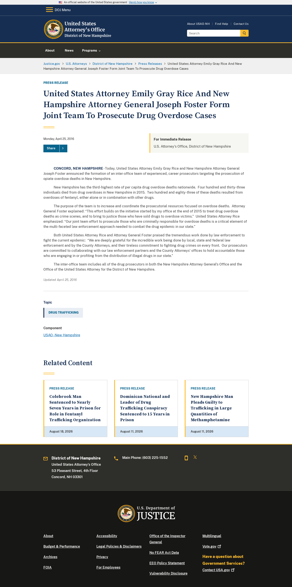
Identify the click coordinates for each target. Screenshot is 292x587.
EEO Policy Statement (167, 563)
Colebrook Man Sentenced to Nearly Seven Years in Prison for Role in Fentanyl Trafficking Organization (75, 408)
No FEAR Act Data (164, 553)
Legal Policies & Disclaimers (119, 546)
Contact (216, 570)
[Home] (78, 37)
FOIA (47, 567)
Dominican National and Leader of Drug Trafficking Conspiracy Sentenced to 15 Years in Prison (145, 408)
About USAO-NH (198, 23)
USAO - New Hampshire (61, 335)
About (48, 536)
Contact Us (241, 23)
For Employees (108, 567)
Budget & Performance (61, 546)
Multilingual (211, 536)
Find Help (221, 23)
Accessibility (106, 536)
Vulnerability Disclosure (168, 573)
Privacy (102, 557)
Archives (50, 557)
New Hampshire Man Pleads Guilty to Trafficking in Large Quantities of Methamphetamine (212, 408)
